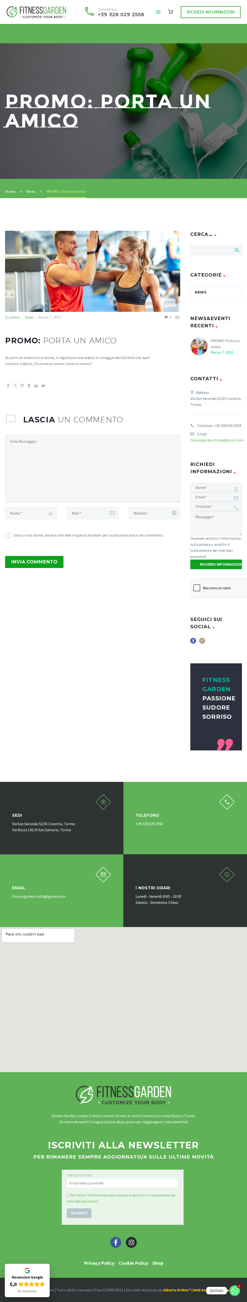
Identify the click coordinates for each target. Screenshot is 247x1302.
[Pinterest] (22, 386)
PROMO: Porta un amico (225, 343)
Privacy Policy (99, 1263)
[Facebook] (8, 386)
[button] (103, 802)
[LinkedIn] (36, 386)
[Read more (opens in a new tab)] (113, 12)
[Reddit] (43, 386)
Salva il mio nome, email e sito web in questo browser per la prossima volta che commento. (89, 535)
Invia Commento (34, 562)
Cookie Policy (133, 1263)
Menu (158, 12)
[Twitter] (15, 386)
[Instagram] (131, 1242)
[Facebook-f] (115, 1242)
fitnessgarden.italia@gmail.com (217, 440)
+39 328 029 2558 (227, 425)
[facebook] (193, 642)
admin (15, 317)
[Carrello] (170, 12)
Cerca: (237, 250)
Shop (157, 1263)
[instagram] (202, 642)
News (29, 317)
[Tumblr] (29, 386)
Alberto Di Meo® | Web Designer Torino (196, 1289)
